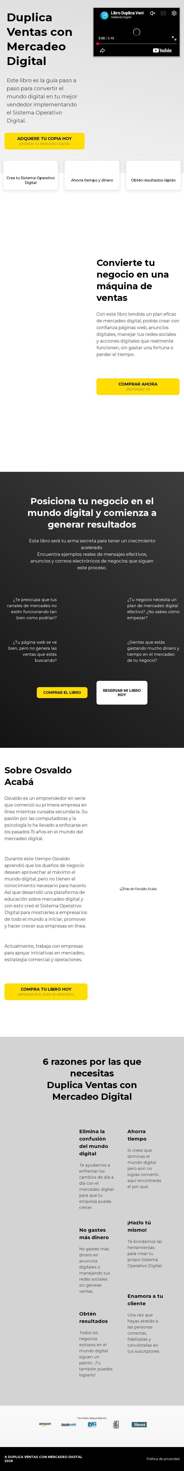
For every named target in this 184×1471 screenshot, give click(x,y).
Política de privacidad (163, 1459)
